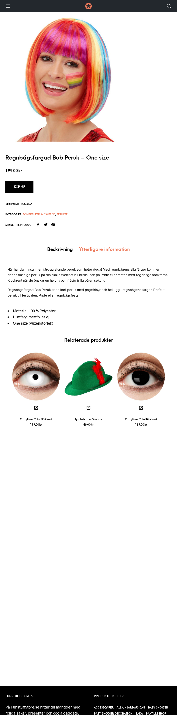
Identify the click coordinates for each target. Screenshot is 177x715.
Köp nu (19, 186)
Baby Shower (158, 707)
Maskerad (48, 214)
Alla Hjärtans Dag (131, 707)
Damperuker (31, 214)
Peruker (62, 214)
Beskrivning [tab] (60, 249)
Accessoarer (104, 707)
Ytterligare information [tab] (104, 249)
